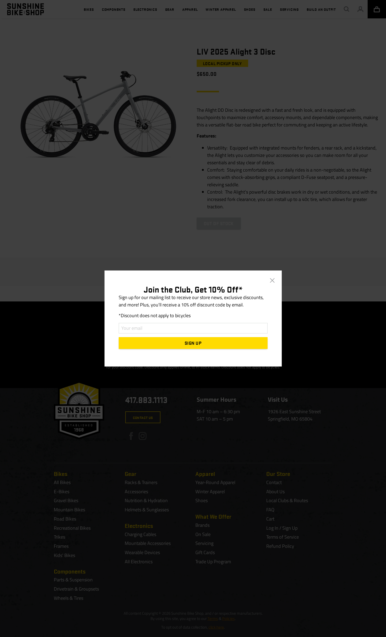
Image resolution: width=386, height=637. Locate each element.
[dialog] (193, 318)
